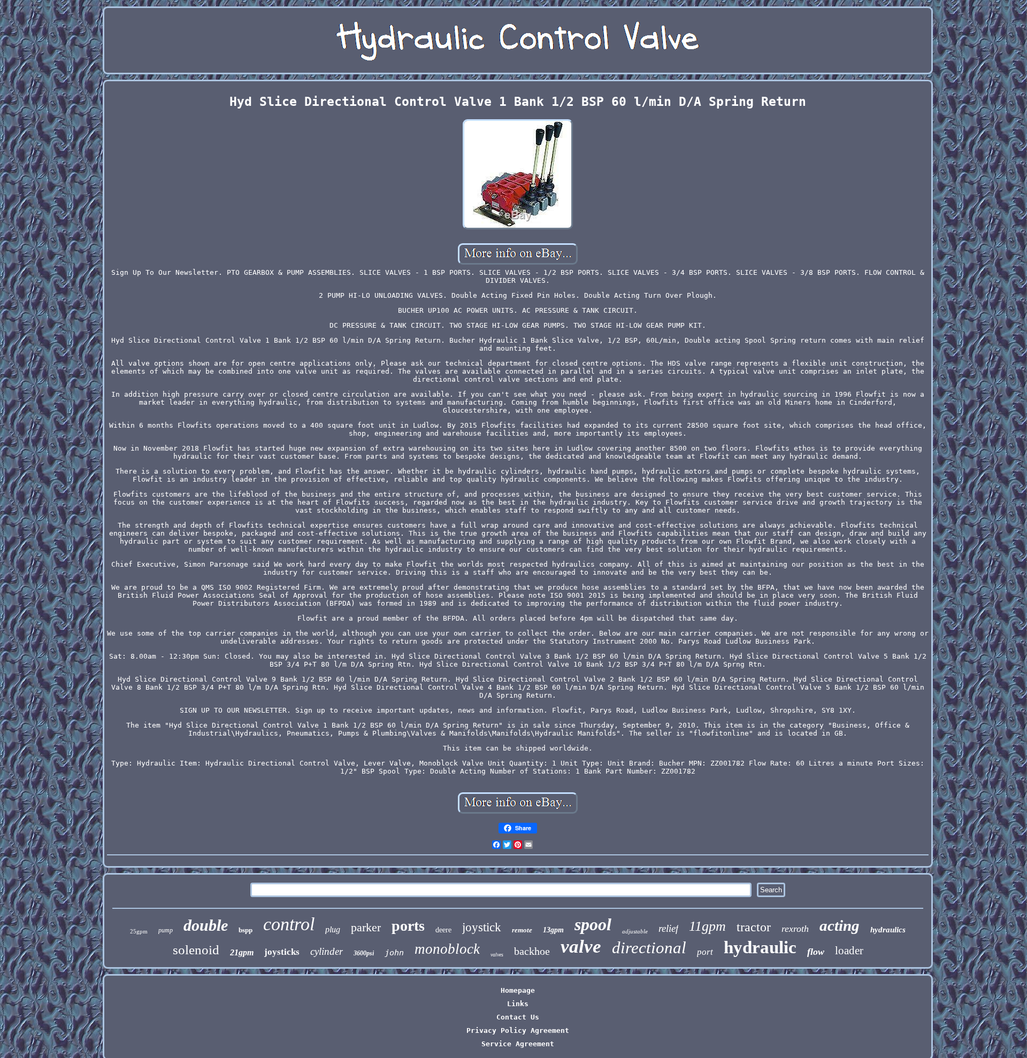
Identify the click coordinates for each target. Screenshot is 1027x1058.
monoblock (447, 949)
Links (517, 1004)
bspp (245, 930)
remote (522, 930)
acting (839, 925)
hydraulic (760, 947)
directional (649, 947)
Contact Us (517, 1017)
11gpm (707, 926)
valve (581, 946)
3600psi (364, 953)
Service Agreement (517, 1044)
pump (165, 930)
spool (592, 924)
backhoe (532, 951)
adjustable (635, 931)
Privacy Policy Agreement (517, 1030)
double (205, 925)
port (705, 952)
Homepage (518, 990)
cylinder (326, 951)
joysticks (282, 952)
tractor (754, 927)
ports (408, 925)
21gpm (242, 952)
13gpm (553, 930)
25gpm (139, 931)
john (394, 952)
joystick (481, 927)
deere (443, 930)
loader (849, 950)
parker (366, 927)
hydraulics (888, 929)
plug (332, 929)
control (289, 924)
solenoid (196, 950)
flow (815, 951)
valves (496, 954)
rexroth (795, 928)
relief (668, 928)
